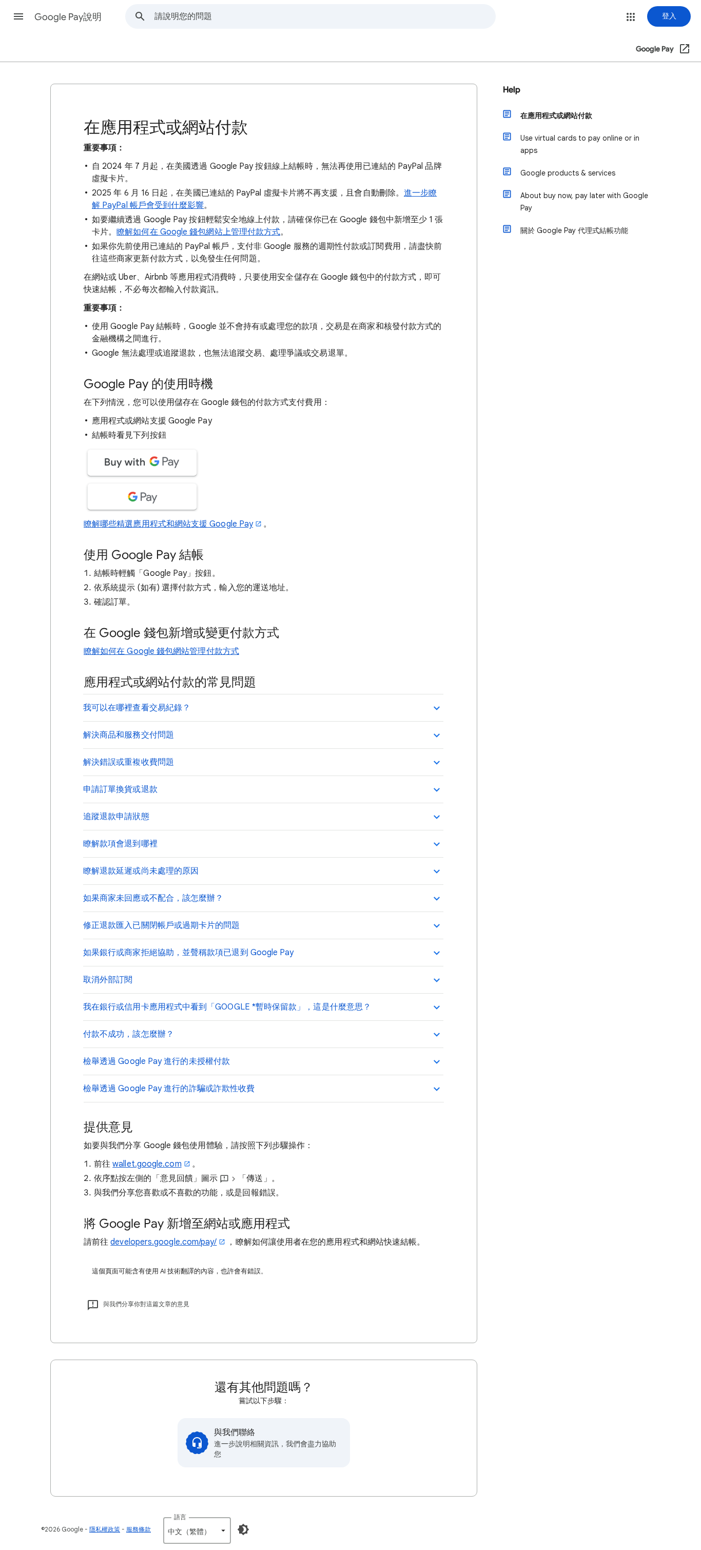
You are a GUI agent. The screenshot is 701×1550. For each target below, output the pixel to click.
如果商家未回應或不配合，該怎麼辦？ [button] (153, 898)
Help (511, 90)
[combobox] (324, 16)
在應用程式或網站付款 (556, 115)
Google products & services (567, 173)
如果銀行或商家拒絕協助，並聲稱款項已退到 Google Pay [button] (188, 952)
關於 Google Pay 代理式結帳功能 (574, 230)
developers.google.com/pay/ (163, 1242)
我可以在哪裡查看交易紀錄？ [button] (136, 708)
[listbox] (197, 1530)
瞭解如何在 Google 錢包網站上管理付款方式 (198, 232)
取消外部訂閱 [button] (107, 980)
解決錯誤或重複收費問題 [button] (128, 762)
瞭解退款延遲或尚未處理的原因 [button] (141, 871)
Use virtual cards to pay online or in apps (579, 144)
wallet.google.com (146, 1164)
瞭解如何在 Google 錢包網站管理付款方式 (161, 651)
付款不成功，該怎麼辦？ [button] (128, 1034)
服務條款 (138, 1529)
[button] (18, 16)
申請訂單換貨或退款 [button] (120, 789)
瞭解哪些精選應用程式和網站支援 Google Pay (168, 524)
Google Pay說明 (68, 17)
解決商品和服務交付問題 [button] (128, 735)
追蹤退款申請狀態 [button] (116, 816)
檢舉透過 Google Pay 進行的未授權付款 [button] (156, 1061)
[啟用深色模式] (243, 1529)
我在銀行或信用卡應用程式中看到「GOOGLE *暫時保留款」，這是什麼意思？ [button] (227, 1007)
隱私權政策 (104, 1529)
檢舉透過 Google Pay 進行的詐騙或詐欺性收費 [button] (169, 1088)
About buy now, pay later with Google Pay (584, 201)
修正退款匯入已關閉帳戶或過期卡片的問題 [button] (161, 925)
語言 (180, 1517)
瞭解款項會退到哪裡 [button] (120, 844)
